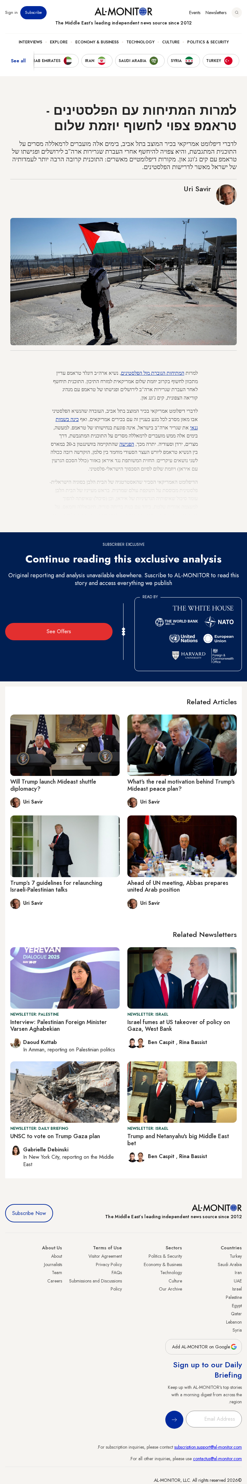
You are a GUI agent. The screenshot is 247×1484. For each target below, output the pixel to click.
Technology (140, 42)
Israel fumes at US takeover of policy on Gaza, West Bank (178, 1025)
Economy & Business (97, 42)
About (56, 1256)
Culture (170, 42)
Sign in (11, 12)
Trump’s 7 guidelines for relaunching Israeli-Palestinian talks (56, 886)
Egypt (237, 1305)
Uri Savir (197, 189)
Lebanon (234, 1322)
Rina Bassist (193, 1042)
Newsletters (216, 12)
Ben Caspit (162, 1042)
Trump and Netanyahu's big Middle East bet (178, 1139)
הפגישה (126, 443)
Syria (237, 1330)
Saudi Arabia (230, 1264)
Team (57, 1272)
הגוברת (158, 372)
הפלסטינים (131, 372)
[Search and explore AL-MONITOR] (237, 12)
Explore (59, 42)
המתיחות (175, 372)
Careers (54, 1281)
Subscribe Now (29, 1213)
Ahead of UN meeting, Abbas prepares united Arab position (177, 886)
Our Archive (170, 1289)
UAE (238, 1281)
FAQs (117, 1272)
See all (18, 61)
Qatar (236, 1313)
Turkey (236, 1256)
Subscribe (33, 12)
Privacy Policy (109, 1264)
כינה (74, 419)
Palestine (234, 1297)
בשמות (62, 419)
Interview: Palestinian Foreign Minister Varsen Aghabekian (58, 1025)
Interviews (30, 42)
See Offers (59, 631)
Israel (237, 1289)
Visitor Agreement (105, 1256)
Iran (238, 1272)
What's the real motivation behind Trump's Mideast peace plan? (181, 785)
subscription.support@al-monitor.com (208, 1447)
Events (194, 12)
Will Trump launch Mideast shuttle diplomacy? (53, 785)
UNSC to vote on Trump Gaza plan (55, 1136)
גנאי (194, 427)
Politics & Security (208, 42)
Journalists (53, 1264)
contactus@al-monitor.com (217, 1458)
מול (146, 372)
